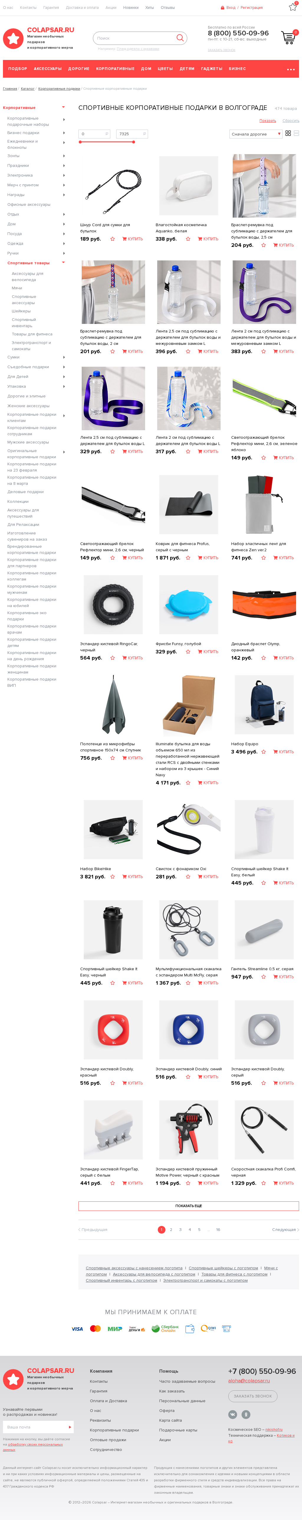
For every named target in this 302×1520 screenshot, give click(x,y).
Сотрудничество (106, 1449)
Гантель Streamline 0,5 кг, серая (262, 968)
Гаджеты (212, 68)
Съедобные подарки (28, 366)
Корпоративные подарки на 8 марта (31, 480)
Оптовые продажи (108, 1439)
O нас (8, 7)
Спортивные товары (28, 262)
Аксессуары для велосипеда (27, 276)
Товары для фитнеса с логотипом (234, 1274)
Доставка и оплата (82, 7)
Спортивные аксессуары (24, 299)
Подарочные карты (178, 1430)
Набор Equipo (244, 743)
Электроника (20, 175)
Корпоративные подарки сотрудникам (31, 430)
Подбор (17, 68)
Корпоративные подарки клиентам (31, 417)
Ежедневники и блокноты (22, 144)
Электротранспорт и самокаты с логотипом (205, 1280)
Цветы (165, 68)
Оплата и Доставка (108, 1400)
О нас (95, 1410)
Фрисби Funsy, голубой (178, 643)
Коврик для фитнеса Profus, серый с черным (183, 546)
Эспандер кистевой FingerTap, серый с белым (109, 1172)
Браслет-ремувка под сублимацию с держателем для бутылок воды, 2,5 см (261, 231)
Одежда (15, 243)
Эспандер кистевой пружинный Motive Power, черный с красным (187, 1172)
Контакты (28, 7)
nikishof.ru (274, 1429)
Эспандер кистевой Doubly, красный (107, 1072)
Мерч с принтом (23, 184)
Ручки (13, 253)
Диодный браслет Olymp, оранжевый (255, 647)
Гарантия (51, 7)
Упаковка (16, 386)
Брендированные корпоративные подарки (31, 549)
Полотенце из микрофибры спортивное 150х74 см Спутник (110, 747)
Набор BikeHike (95, 868)
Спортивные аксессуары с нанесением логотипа (134, 1268)
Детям (187, 68)
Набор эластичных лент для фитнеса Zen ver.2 (258, 546)
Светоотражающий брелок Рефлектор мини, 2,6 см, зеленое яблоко (264, 443)
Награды (15, 194)
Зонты (13, 155)
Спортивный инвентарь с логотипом (121, 1280)
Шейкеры (21, 311)
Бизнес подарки (23, 132)
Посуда (14, 233)
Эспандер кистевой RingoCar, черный (109, 647)
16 (218, 1229)
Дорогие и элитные (26, 396)
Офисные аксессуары (28, 204)
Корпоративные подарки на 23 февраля (31, 467)
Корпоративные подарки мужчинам (31, 589)
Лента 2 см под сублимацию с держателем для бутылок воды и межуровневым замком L (263, 337)
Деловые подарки (25, 491)
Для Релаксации (23, 524)
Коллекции (18, 501)
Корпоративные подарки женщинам (31, 669)
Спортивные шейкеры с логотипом (223, 1268)
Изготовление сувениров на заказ (27, 536)
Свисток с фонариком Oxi (181, 868)
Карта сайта (170, 1420)
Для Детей (17, 376)
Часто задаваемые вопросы (187, 1381)
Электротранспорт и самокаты (31, 345)
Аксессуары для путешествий (23, 513)
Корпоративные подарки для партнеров (31, 562)
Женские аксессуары (28, 405)
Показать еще (188, 1206)
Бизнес (237, 68)
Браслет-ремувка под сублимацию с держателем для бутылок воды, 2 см (110, 337)
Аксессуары (48, 68)
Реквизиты (100, 1420)
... (208, 1229)
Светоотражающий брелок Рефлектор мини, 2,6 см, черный (112, 546)
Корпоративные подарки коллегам (31, 576)
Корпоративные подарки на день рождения (31, 655)
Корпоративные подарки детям (31, 642)
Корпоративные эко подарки (27, 616)
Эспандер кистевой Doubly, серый (258, 1072)
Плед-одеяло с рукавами (138, 49)
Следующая (284, 1229)
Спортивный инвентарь (24, 322)
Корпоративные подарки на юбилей (31, 602)
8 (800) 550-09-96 (238, 33)
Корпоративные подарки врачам (31, 629)
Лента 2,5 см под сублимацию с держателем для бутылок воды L (112, 440)
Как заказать (172, 1391)
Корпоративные (115, 68)
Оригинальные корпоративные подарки (31, 453)
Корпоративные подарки (114, 1430)
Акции (111, 7)
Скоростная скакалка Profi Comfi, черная (263, 1172)
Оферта (167, 1410)
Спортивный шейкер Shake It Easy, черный (108, 972)
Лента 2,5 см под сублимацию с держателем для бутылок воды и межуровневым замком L (188, 337)
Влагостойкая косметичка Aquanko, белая (181, 228)
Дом (146, 68)
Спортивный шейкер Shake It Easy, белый (259, 872)
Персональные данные (182, 1400)
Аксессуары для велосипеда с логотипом (154, 1274)
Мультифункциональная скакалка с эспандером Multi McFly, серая (188, 972)
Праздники (18, 165)
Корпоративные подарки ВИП (31, 682)
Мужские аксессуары (28, 442)
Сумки (13, 357)
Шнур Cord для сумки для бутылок (105, 228)
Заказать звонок (221, 50)
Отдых (13, 214)
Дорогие (79, 68)
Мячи (17, 288)
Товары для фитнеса (32, 334)
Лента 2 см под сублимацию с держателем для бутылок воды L (188, 440)
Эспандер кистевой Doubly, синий (189, 1068)
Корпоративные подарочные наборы (28, 121)
